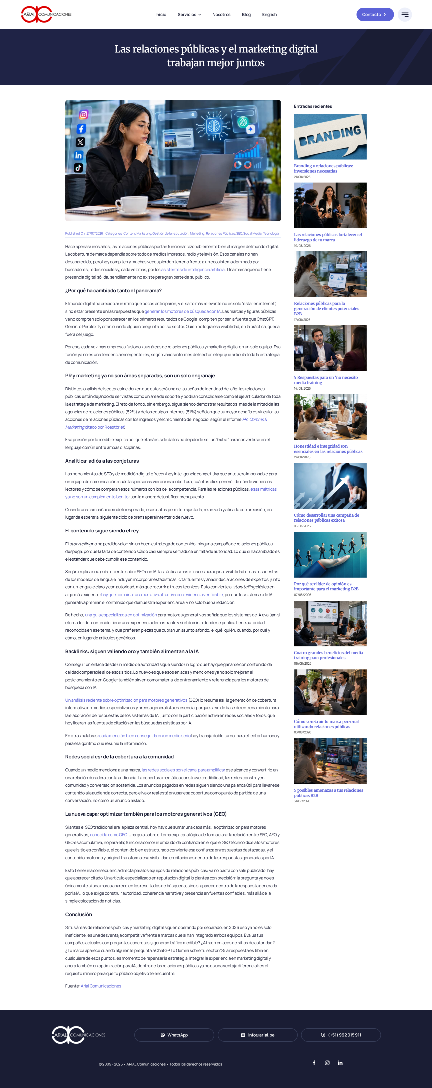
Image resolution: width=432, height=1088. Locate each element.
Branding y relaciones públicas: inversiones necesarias (323, 168)
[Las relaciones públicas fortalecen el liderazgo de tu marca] (330, 205)
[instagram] (327, 1062)
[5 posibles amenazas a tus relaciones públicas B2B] (330, 761)
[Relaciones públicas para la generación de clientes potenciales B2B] (330, 274)
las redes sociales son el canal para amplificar (183, 770)
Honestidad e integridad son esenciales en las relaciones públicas (328, 449)
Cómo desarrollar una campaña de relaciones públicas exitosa (326, 518)
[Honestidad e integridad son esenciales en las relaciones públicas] (330, 417)
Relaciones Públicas (220, 233)
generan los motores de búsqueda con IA (182, 311)
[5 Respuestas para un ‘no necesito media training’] (330, 348)
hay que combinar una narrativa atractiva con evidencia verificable (162, 594)
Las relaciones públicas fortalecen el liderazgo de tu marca (328, 237)
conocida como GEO (108, 834)
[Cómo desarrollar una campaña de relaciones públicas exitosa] (330, 486)
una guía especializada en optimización (121, 615)
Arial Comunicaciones (101, 986)
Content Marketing (137, 233)
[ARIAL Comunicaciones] (46, 5)
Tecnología (271, 233)
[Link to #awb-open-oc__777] (405, 15)
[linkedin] (340, 1062)
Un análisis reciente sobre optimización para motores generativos (126, 700)
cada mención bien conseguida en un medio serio (144, 735)
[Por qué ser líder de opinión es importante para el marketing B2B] (330, 555)
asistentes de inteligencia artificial (193, 269)
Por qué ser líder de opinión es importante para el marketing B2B (326, 586)
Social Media (252, 233)
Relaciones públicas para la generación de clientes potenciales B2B (326, 308)
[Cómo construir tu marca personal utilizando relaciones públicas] (330, 692)
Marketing (197, 233)
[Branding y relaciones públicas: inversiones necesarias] (330, 137)
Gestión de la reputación (170, 233)
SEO (239, 233)
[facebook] (314, 1062)
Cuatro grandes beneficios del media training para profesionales (328, 655)
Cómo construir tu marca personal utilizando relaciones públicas (326, 724)
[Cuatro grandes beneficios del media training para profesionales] (330, 623)
